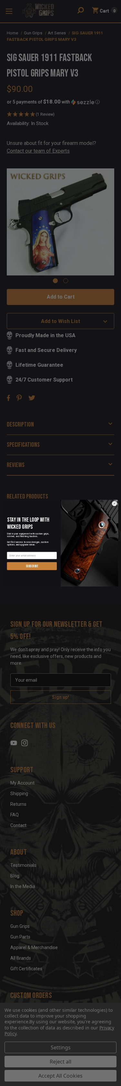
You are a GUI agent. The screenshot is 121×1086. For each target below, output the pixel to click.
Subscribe (31, 566)
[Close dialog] (114, 503)
